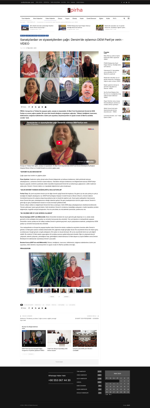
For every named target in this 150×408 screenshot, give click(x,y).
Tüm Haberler (26, 18)
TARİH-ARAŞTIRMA (55, 2)
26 (110, 392)
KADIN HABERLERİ (82, 389)
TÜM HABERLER (51, 330)
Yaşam (67, 18)
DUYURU (63, 2)
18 (106, 389)
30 (124, 392)
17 (128, 386)
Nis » (110, 394)
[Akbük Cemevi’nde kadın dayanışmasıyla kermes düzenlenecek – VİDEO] (126, 110)
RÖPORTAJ (46, 2)
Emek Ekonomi (91, 18)
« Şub (106, 394)
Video (23, 35)
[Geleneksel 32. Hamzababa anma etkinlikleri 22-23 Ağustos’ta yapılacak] (126, 72)
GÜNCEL (24, 330)
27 (113, 392)
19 (110, 389)
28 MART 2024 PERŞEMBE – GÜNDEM (87, 318)
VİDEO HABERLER (82, 375)
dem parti (48, 304)
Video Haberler (50, 18)
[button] (39, 291)
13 (113, 386)
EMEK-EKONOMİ (81, 385)
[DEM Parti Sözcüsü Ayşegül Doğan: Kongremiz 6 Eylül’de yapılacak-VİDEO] (34, 338)
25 (106, 392)
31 (128, 392)
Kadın (82, 18)
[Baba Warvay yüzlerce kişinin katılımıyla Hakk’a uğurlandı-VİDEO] (126, 57)
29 (121, 392)
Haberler (73, 2)
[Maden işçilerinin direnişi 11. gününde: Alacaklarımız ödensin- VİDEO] (126, 87)
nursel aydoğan (61, 304)
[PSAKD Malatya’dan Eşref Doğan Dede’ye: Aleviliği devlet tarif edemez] (62, 27)
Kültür (108, 18)
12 (110, 386)
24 (128, 389)
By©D (128, 405)
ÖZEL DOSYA (39, 2)
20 (113, 389)
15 (121, 386)
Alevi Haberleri (37, 18)
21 (117, 389)
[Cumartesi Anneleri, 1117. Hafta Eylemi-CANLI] (126, 117)
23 (124, 389)
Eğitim (101, 18)
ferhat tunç (54, 304)
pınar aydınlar (72, 304)
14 (117, 386)
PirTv (68, 2)
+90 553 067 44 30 (59, 380)
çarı (47, 35)
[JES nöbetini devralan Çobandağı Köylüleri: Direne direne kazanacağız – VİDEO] (25, 27)
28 (117, 392)
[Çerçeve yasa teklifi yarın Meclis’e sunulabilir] (85, 338)
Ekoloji (75, 18)
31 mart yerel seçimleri (31, 35)
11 (106, 386)
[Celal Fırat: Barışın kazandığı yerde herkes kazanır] (59, 338)
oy (66, 304)
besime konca (41, 35)
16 (124, 386)
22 (121, 389)
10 (128, 383)
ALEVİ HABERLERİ (82, 378)
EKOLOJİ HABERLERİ (82, 393)
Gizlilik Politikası (80, 2)
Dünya (60, 18)
